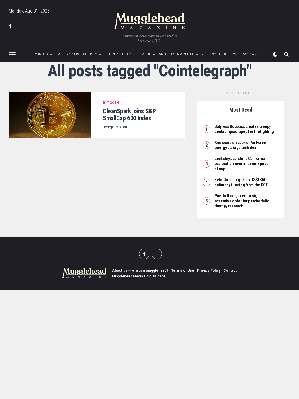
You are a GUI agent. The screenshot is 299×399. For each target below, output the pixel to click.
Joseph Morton (115, 127)
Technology (119, 54)
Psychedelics (223, 54)
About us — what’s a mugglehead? (140, 270)
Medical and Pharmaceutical (171, 54)
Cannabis (250, 54)
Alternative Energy (78, 54)
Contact (230, 270)
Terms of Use (182, 270)
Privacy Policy (208, 270)
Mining (41, 54)
